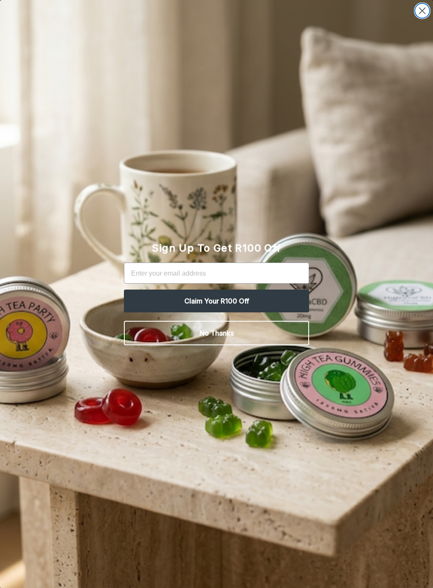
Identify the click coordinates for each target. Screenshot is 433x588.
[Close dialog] (422, 10)
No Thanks (217, 333)
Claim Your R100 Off (216, 301)
